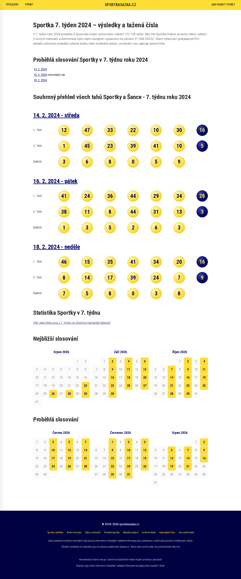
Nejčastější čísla (167, 532)
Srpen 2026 (61, 352)
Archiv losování (74, 532)
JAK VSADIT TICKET (223, 4)
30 (85, 393)
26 (53, 393)
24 (53, 466)
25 (128, 385)
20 (144, 377)
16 (112, 377)
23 (85, 385)
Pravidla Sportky (112, 532)
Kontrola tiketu (149, 532)
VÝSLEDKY (12, 4)
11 (128, 369)
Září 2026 (120, 352)
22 (112, 466)
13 (144, 369)
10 (53, 450)
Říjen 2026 (179, 352)
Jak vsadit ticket (186, 532)
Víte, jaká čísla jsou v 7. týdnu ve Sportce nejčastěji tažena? (72, 323)
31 (128, 474)
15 (112, 458)
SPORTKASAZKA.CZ (120, 4)
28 (69, 393)
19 (69, 458)
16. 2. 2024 (40, 75)
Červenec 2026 (120, 433)
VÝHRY (29, 4)
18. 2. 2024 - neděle (56, 246)
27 (144, 385)
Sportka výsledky (55, 532)
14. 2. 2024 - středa (56, 115)
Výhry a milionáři (93, 532)
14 (171, 377)
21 (171, 385)
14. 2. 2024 (40, 69)
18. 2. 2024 (40, 80)
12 (69, 450)
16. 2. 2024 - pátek (55, 181)
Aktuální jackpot (130, 532)
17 (53, 458)
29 (112, 474)
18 (128, 377)
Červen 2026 (61, 433)
